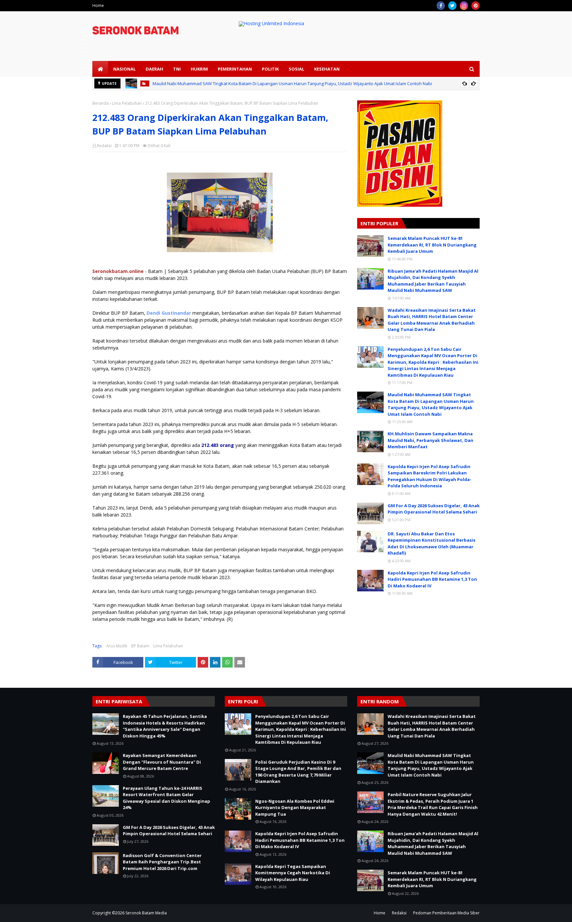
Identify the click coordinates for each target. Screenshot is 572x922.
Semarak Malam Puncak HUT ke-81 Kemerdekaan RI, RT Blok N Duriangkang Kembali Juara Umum (432, 244)
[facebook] (441, 5)
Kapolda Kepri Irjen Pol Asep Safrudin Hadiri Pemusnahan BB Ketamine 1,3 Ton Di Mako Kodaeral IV (432, 579)
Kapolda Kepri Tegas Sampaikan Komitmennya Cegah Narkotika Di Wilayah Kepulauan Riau (292, 872)
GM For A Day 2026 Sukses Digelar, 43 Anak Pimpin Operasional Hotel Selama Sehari (434, 509)
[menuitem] (100, 69)
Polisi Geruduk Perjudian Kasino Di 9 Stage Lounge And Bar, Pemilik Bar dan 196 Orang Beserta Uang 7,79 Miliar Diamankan (298, 772)
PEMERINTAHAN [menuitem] (235, 69)
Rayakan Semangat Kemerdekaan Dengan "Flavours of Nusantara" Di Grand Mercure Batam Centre (162, 761)
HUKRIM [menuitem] (199, 69)
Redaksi (104, 145)
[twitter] (452, 5)
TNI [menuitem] (177, 69)
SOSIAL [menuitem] (296, 69)
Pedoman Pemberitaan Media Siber (446, 913)
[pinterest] (475, 5)
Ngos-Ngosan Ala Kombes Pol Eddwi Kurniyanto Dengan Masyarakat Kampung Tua (294, 807)
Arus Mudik (116, 646)
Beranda (100, 103)
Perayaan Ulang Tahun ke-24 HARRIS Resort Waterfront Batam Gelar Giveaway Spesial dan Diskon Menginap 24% (166, 798)
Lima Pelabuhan (127, 103)
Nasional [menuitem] (124, 69)
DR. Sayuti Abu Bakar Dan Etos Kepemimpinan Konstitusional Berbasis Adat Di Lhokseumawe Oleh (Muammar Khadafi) (431, 543)
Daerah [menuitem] (154, 69)
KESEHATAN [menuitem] (327, 69)
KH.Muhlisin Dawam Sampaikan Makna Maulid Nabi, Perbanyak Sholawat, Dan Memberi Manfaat (430, 440)
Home (98, 5)
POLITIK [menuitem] (270, 69)
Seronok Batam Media (146, 913)
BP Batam (140, 646)
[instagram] (464, 5)
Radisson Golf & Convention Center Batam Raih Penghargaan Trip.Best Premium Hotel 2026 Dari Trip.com (162, 861)
